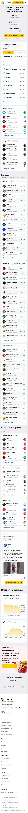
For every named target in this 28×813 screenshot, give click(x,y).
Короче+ (8, 438)
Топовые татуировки (12, 190)
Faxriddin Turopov (11, 195)
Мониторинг (4, 731)
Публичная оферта (6, 800)
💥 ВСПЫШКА (10, 238)
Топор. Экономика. (11, 282)
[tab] (7, 56)
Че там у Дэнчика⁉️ (12, 378)
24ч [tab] (13, 181)
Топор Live (9, 292)
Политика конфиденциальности (9, 802)
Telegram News (10, 112)
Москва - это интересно (13, 471)
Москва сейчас (10, 485)
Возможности (5, 742)
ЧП (7, 508)
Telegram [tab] (8, 52)
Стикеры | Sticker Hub (12, 350)
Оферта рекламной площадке (9, 807)
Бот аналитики (5, 759)
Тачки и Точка (10, 228)
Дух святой (9, 403)
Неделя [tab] (23, 181)
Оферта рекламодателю (7, 805)
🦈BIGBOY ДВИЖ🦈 (12, 398)
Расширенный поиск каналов (14, 35)
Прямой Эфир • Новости (13, 316)
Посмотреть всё (8, 135)
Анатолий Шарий (11, 277)
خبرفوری (8, 125)
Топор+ (8, 116)
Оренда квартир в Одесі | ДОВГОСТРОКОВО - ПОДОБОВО (13, 248)
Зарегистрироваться (10, 666)
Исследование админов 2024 (9, 792)
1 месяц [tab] (5, 598)
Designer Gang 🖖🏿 (11, 185)
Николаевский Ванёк (12, 272)
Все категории (7, 102)
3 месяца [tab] (11, 598)
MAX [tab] (20, 52)
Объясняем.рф (10, 513)
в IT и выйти (9, 252)
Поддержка (4, 778)
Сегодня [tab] (18, 181)
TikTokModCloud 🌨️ (12, 149)
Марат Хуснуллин (11, 522)
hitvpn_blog (9, 130)
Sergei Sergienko (10, 144)
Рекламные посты (6, 728)
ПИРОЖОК (9, 374)
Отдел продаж (5, 775)
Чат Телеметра (5, 782)
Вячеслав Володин (11, 325)
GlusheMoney (10, 233)
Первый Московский (12, 476)
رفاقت (8, 153)
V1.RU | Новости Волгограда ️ (13, 224)
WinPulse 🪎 (9, 204)
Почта (3, 785)
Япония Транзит (11, 452)
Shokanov (9, 393)
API (2, 748)
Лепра (9, 544)
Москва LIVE (10, 243)
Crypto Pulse (9, 388)
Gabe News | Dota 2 (11, 417)
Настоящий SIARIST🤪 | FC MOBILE (14, 407)
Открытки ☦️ (10, 214)
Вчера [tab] (23, 263)
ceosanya (9, 158)
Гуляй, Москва (10, 489)
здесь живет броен (11, 296)
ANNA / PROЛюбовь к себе (14, 383)
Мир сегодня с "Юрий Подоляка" (14, 162)
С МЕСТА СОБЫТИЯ (12, 504)
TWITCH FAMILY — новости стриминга (14, 364)
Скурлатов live (10, 301)
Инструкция (4, 751)
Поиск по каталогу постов (14, 582)
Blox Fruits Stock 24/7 (12, 354)
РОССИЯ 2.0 (9, 517)
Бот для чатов (5, 762)
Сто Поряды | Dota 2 (12, 369)
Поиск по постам (6, 725)
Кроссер (3, 768)
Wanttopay (9, 359)
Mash (7, 306)
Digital (8, 456)
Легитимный (10, 330)
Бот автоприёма (6, 765)
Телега (8, 121)
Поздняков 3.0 (10, 311)
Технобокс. (9, 209)
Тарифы (3, 745)
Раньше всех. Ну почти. (13, 335)
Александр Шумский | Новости (14, 412)
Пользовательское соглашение (9, 797)
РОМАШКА (9, 200)
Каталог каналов (6, 722)
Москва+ (8, 480)
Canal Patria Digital (11, 447)
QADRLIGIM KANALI (11, 219)
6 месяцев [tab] (17, 598)
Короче (8, 443)
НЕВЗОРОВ (9, 320)
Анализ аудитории (6, 734)
